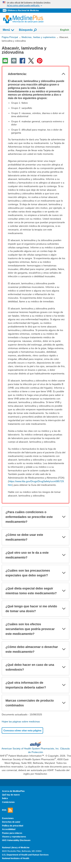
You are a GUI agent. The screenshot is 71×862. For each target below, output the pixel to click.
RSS (4, 810)
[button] (63, 74)
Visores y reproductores (14, 837)
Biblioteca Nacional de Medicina (23, 10)
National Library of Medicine (15, 847)
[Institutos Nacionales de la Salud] (5, 10)
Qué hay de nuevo (11, 795)
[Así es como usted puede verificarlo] (35, 4)
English (64, 29)
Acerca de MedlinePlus (13, 791)
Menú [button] (6, 29)
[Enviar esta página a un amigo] (5, 60)
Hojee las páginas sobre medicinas (21, 721)
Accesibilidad (8, 829)
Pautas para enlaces (12, 833)
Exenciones (8, 818)
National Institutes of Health (15, 858)
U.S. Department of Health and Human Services (25, 855)
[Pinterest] (39, 60)
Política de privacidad (12, 826)
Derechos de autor (11, 822)
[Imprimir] (13, 60)
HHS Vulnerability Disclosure (16, 840)
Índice (5, 798)
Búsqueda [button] (26, 31)
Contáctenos (8, 802)
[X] (31, 60)
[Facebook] (22, 60)
